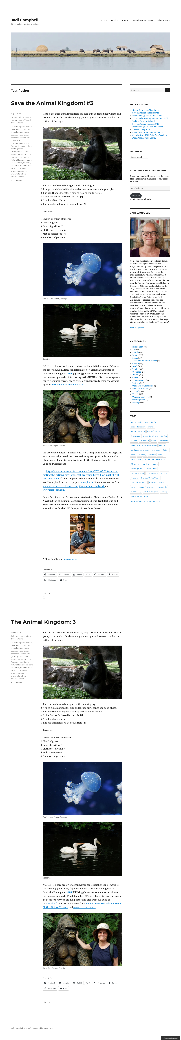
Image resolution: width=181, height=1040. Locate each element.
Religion (136, 383)
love (140, 459)
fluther (28, 146)
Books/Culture (153, 431)
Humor (14, 120)
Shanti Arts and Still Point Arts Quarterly (149, 135)
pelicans (26, 163)
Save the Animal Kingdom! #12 (145, 113)
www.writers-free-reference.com (60, 486)
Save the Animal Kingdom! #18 (145, 124)
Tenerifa (23, 165)
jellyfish (14, 154)
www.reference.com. (54, 489)
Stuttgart (164, 473)
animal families (151, 422)
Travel (13, 123)
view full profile (137, 328)
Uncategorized (138, 400)
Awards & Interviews (142, 20)
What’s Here (163, 20)
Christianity (163, 441)
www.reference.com (20, 171)
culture (162, 445)
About (124, 20)
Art (133, 350)
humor (26, 151)
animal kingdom (18, 126)
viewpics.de (87, 482)
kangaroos (22, 154)
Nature (21, 120)
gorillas (20, 149)
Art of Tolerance (138, 431)
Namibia (145, 464)
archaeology (137, 347)
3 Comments (16, 180)
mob (20, 157)
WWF (69, 373)
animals (29, 126)
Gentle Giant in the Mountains (145, 110)
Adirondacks (136, 422)
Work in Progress (151, 492)
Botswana (135, 436)
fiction (166, 450)
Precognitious (137, 468)
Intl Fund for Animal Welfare (67, 384)
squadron (15, 165)
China (153, 441)
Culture (21, 117)
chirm (25, 129)
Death (28, 117)
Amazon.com (71, 559)
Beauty (14, 117)
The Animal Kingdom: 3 (43, 622)
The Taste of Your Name (142, 386)
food (133, 455)
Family (135, 369)
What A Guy (136, 492)
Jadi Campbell (24, 20)
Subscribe (136, 196)
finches (21, 146)
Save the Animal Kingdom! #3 (52, 103)
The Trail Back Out (140, 389)
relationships (151, 468)
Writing (20, 123)
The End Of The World (150, 478)
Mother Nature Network (92, 486)
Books (114, 20)
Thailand (134, 478)
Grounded (136, 372)
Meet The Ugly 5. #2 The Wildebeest (147, 127)
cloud (30, 129)
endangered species (140, 450)
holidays (152, 455)
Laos (133, 459)
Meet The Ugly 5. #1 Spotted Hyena (147, 132)
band (13, 129)
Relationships (138, 380)
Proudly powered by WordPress (39, 1028)
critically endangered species (144, 445)
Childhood (144, 441)
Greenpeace (16, 151)
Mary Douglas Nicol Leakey (144, 138)
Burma (134, 441)
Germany (142, 455)
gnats (13, 149)
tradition (152, 482)
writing (164, 492)
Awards (135, 352)
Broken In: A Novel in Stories (144, 361)
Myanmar (135, 464)
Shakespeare (152, 473)
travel (30, 165)
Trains (161, 482)
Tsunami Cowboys (140, 397)
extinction (156, 450)
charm (19, 129)
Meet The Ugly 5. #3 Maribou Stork (147, 116)
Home (104, 20)
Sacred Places (137, 473)
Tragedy (28, 120)
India (160, 455)
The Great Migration (141, 129)
